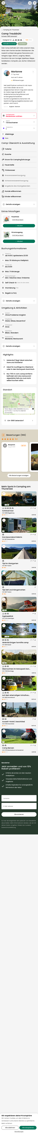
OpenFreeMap (8, 410)
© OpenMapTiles (16, 410)
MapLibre (25, 409)
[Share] (30, 3)
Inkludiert (20, 226)
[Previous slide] (4, 499)
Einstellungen (19, 1132)
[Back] (3, 3)
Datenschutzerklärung (8, 827)
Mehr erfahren (6, 1123)
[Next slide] (34, 499)
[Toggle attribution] (33, 409)
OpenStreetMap (9, 412)
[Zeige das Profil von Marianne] (33, 71)
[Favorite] (35, 3)
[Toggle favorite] (4, 494)
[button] (19, 404)
